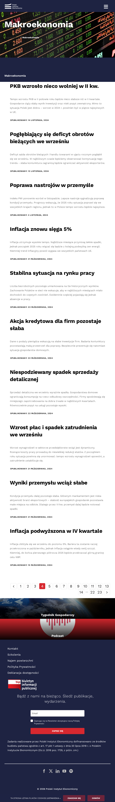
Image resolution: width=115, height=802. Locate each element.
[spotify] (71, 771)
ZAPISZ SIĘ (57, 731)
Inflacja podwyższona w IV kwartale (56, 531)
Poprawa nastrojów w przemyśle (52, 185)
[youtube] (64, 771)
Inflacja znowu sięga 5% (41, 229)
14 (81, 592)
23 (99, 592)
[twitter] (51, 771)
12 (100, 586)
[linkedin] (57, 771)
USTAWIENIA (53, 798)
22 (92, 592)
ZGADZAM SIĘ (74, 798)
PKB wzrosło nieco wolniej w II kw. (54, 86)
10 (85, 586)
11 (92, 586)
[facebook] (44, 771)
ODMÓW (96, 798)
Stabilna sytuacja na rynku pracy (52, 273)
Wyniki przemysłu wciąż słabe (48, 483)
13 (107, 586)
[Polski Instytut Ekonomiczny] (13, 4)
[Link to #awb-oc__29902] (106, 6)
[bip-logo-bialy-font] (22, 680)
